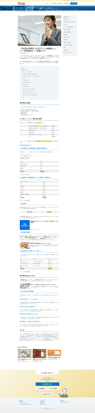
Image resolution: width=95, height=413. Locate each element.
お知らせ (65, 24)
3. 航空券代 (24, 78)
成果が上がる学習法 (67, 42)
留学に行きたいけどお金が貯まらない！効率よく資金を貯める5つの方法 (54, 356)
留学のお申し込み (43, 404)
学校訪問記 (66, 34)
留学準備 (20, 401)
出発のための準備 (67, 29)
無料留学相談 (42, 401)
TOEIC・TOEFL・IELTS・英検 (69, 21)
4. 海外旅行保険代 (25, 80)
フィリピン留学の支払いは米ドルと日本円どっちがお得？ (24, 356)
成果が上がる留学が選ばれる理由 (25, 404)
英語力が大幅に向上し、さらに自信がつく (29, 88)
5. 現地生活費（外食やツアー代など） (28, 82)
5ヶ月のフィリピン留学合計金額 (27, 71)
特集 (64, 47)
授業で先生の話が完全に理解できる (28, 90)
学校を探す (21, 400)
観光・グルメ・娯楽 (67, 52)
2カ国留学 (65, 19)
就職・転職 (66, 39)
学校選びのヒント (67, 37)
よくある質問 (42, 400)
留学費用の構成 (24, 69)
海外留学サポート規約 (64, 401)
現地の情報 (66, 50)
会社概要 (62, 400)
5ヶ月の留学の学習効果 (26, 86)
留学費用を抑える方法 (25, 84)
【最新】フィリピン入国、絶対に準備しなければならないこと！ (39, 356)
